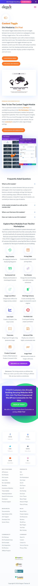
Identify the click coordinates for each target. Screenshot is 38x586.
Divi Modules (5, 474)
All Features (5, 472)
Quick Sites (5, 480)
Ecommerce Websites (7, 488)
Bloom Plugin (23, 499)
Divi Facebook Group (7, 540)
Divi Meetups (5, 537)
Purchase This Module (11, 63)
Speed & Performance (7, 496)
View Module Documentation (13, 130)
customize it (8, 122)
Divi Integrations (6, 545)
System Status (5, 522)
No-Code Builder (6, 482)
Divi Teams (23, 485)
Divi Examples (5, 542)
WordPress (23, 522)
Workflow (4, 485)
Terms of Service (24, 545)
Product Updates (24, 514)
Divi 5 (21, 474)
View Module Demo (10, 58)
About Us (22, 537)
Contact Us (23, 542)
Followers (10, 438)
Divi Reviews (5, 548)
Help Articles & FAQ (7, 514)
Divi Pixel (19, 27)
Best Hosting (23, 530)
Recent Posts (23, 511)
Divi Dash (22, 493)
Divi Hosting (23, 491)
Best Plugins (23, 525)
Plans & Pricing (23, 504)
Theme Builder (5, 491)
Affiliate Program (6, 550)
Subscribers (28, 450)
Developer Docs (6, 519)
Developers (5, 499)
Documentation (6, 511)
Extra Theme (23, 496)
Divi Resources (23, 516)
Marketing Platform (7, 493)
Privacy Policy (23, 548)
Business (22, 519)
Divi (21, 472)
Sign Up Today (19, 404)
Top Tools (22, 527)
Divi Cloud (22, 480)
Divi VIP (22, 488)
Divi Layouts (5, 477)
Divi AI (21, 482)
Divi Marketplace (24, 110)
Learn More (26, 1)
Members (27, 438)
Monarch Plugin (24, 501)
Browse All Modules (19, 363)
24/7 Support (5, 516)
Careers (22, 540)
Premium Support (6, 501)
